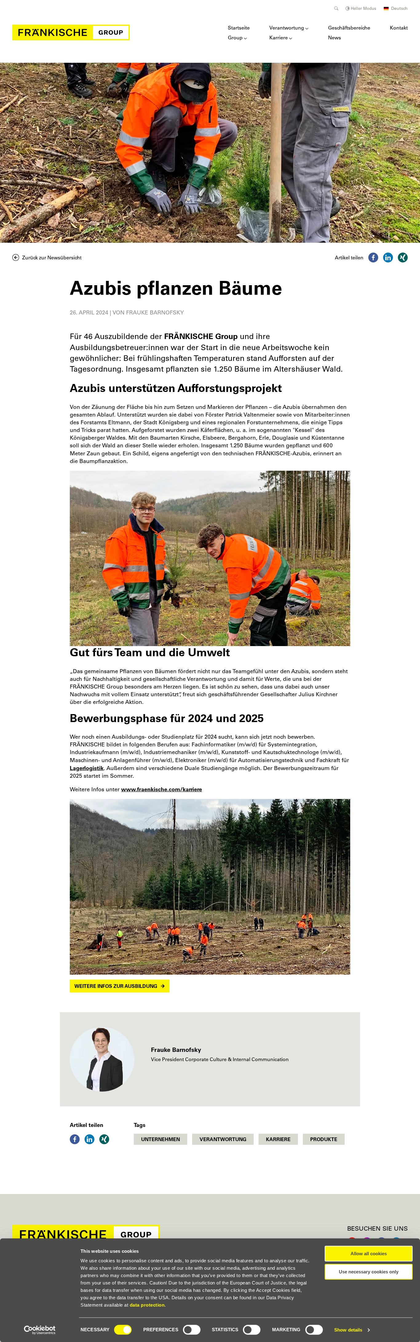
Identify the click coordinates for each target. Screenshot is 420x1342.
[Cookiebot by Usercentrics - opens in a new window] (40, 1330)
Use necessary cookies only (368, 1271)
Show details (348, 1329)
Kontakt (399, 28)
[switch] (191, 1330)
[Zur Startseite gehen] (71, 32)
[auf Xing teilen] (403, 257)
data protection (147, 1305)
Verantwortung (286, 28)
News (334, 37)
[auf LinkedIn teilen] (388, 257)
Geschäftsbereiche (349, 28)
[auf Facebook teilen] (373, 257)
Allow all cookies (369, 1253)
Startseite (239, 28)
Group (235, 37)
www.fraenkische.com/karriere (161, 789)
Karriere (278, 37)
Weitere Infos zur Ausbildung (115, 986)
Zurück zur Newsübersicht (51, 257)
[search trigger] (336, 8)
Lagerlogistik (87, 768)
